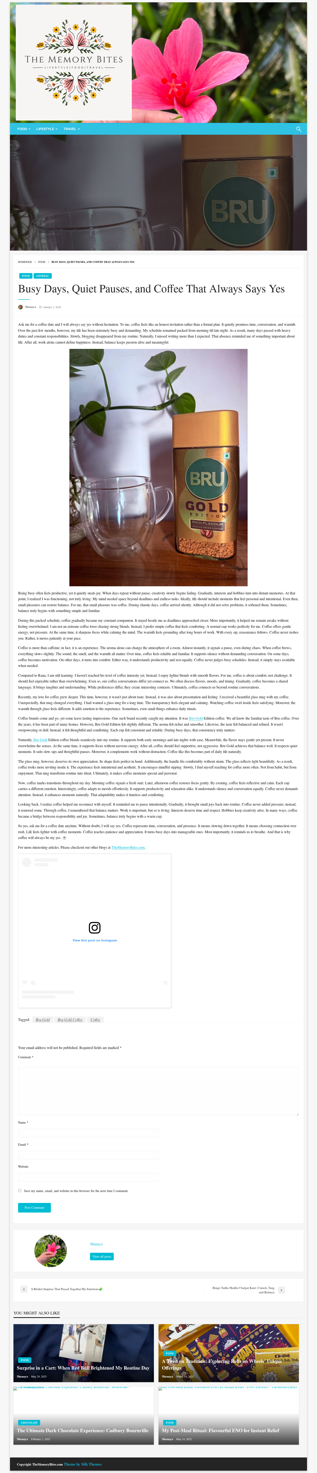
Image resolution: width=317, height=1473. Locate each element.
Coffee (95, 1019)
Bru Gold (196, 718)
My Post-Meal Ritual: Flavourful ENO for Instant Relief (220, 1430)
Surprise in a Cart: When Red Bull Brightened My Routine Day (83, 1368)
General (42, 276)
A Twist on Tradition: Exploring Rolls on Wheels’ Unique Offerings (222, 1364)
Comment (25, 1057)
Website (23, 1166)
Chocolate (29, 1423)
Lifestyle (45, 129)
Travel (70, 129)
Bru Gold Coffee (70, 1019)
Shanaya (31, 306)
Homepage (25, 262)
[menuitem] (22, 129)
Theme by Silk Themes (83, 1464)
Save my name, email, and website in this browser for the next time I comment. (76, 1191)
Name (23, 1122)
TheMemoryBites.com (128, 847)
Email (23, 1144)
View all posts (101, 1256)
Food (22, 129)
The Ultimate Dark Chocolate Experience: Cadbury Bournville (82, 1430)
